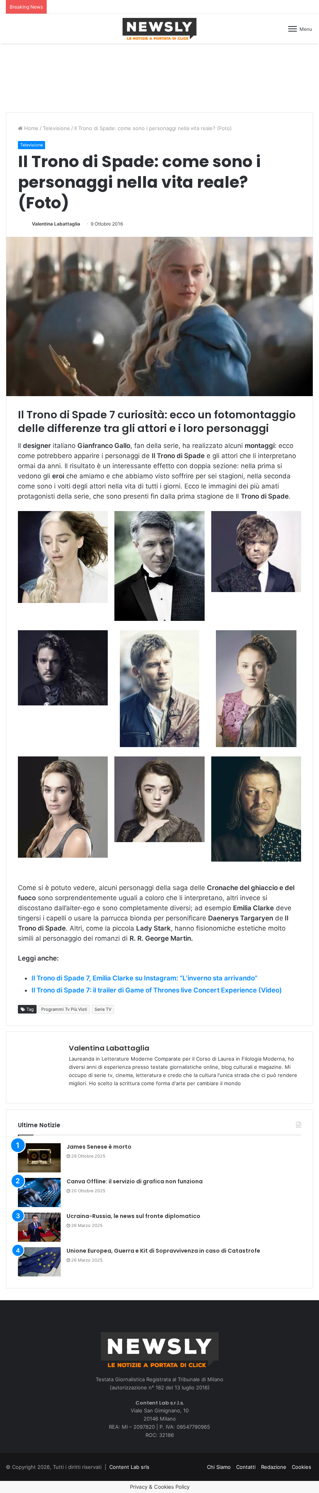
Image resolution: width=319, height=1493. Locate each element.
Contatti (246, 1467)
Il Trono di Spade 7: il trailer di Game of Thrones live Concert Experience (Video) (157, 990)
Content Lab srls (129, 1467)
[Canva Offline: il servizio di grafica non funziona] (39, 1192)
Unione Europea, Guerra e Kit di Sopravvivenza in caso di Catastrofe (163, 1251)
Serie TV (103, 1009)
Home (31, 128)
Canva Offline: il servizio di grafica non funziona (135, 1181)
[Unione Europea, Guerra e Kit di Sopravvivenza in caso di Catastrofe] (39, 1261)
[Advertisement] (159, 76)
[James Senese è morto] (39, 1157)
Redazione (273, 1467)
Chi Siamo (219, 1467)
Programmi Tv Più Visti (64, 1009)
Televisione (56, 128)
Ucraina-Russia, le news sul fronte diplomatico (133, 1216)
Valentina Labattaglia (56, 224)
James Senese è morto (99, 1147)
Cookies (301, 1467)
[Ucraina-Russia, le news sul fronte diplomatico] (39, 1227)
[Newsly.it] (159, 29)
